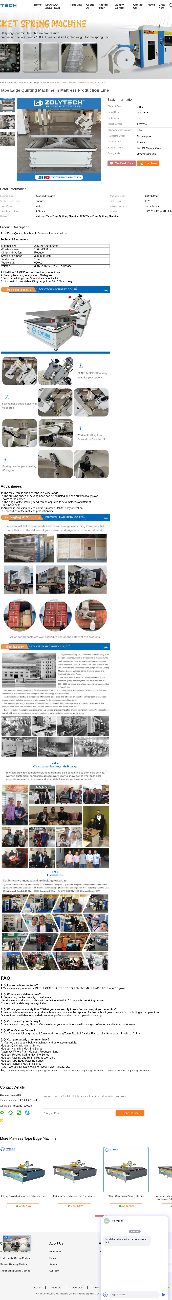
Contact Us (138, 6)
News (151, 4)
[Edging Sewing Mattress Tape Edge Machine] (23, 1169)
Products (76, 4)
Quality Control (119, 6)
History (52, 1258)
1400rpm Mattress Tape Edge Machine (82, 1070)
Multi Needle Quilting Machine (14, 1251)
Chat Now (162, 6)
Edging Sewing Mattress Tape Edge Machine (23, 1196)
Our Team (54, 1271)
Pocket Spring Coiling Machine (15, 1271)
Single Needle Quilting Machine (15, 1258)
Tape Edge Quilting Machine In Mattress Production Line (77, 82)
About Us (90, 6)
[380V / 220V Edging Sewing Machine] (126, 1169)
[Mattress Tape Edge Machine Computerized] (74, 1169)
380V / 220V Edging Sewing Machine (126, 1196)
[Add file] (105, 1294)
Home (38, 4)
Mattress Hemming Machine (13, 1264)
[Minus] (164, 1221)
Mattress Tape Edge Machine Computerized (74, 1196)
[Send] (163, 1294)
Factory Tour (104, 6)
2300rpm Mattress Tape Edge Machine (128, 1070)
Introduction (55, 1251)
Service (53, 1264)
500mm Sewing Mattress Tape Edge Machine (33, 1070)
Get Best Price (123, 163)
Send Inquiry (130, 1113)
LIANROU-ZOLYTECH (52, 6)
